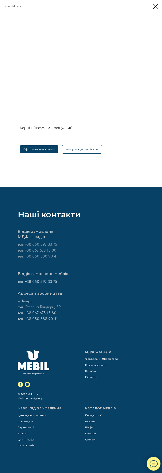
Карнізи (90, 371)
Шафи (89, 427)
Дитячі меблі (26, 439)
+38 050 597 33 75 (41, 244)
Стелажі (90, 439)
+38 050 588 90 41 (41, 318)
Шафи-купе (25, 421)
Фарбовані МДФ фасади (101, 358)
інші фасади (15, 6)
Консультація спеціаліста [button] (82, 149)
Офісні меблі (26, 445)
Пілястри (91, 377)
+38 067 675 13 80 (40, 313)
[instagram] (27, 384)
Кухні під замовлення (32, 415)
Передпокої (26, 427)
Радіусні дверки (95, 365)
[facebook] (20, 384)
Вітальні (23, 433)
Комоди (90, 433)
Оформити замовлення (39, 149)
